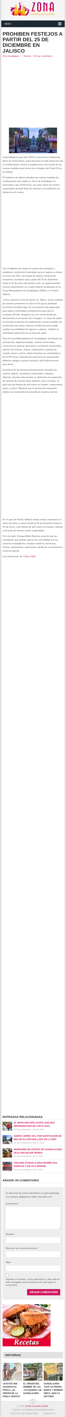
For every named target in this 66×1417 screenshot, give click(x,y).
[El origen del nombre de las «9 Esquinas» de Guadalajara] (32, 1372)
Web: (8, 1262)
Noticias (27, 56)
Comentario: (12, 1203)
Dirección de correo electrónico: (22, 1248)
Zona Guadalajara (11, 56)
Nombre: (11, 1234)
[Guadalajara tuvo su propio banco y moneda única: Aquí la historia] (53, 1372)
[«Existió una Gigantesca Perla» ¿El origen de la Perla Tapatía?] (12, 1372)
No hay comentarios (43, 56)
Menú (7, 24)
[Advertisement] (33, 92)
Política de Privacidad (24, 1413)
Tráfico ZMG (29, 556)
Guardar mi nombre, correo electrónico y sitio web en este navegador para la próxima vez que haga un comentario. (33, 1282)
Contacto (49, 1413)
